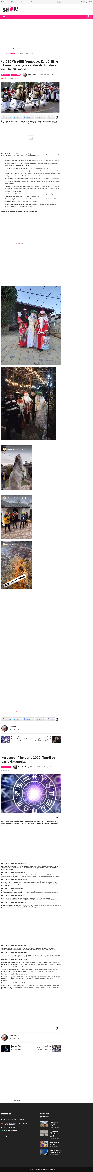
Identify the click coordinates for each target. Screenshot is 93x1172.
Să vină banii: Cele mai (54, 1143)
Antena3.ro (4, 825)
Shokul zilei (13, 53)
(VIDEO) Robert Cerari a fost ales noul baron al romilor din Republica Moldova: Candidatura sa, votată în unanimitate (39, 1)
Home (5, 53)
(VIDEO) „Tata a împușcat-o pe (55, 1151)
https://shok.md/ (14, 729)
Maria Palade (32, 74)
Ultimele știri (16, 74)
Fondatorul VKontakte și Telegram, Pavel (54, 1134)
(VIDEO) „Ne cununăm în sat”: (54, 1124)
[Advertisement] (46, 35)
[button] (58, 2)
